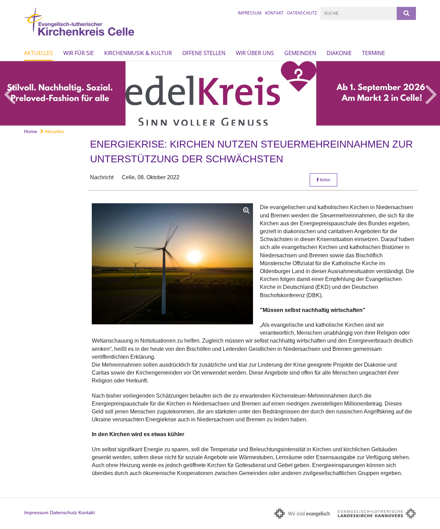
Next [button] (431, 93)
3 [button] (230, 118)
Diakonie (339, 53)
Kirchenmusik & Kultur (138, 53)
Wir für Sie (78, 53)
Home (30, 131)
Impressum (250, 13)
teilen (324, 179)
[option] (220, 93)
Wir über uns (255, 53)
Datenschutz (302, 13)
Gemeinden (300, 53)
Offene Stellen (204, 53)
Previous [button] (9, 93)
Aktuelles (38, 53)
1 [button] (209, 118)
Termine (373, 53)
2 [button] (220, 118)
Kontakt (274, 13)
